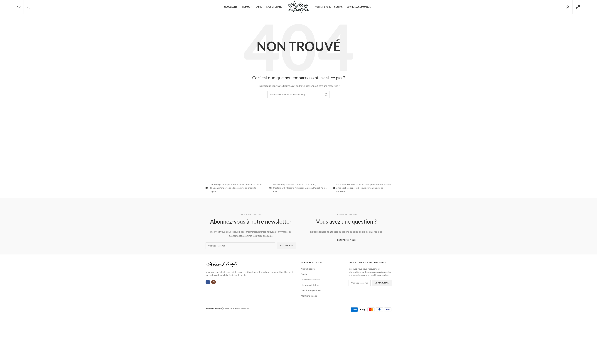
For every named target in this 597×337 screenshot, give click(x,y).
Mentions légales (309, 295)
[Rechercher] (28, 7)
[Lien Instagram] (213, 282)
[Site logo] (298, 6)
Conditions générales (311, 290)
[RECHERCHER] (326, 94)
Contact (305, 274)
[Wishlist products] (19, 7)
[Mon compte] (568, 7)
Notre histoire (308, 268)
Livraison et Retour (310, 285)
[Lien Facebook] (208, 282)
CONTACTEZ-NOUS (346, 240)
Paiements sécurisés (310, 279)
